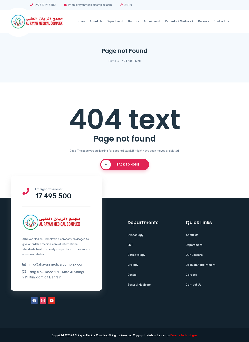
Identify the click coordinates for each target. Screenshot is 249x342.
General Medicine (139, 284)
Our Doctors (194, 255)
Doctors (133, 21)
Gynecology (135, 235)
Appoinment (152, 21)
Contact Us (221, 21)
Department (115, 21)
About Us (96, 21)
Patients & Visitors (178, 21)
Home (81, 21)
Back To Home (122, 164)
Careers (203, 21)
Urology (132, 265)
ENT (130, 245)
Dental (132, 274)
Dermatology (136, 255)
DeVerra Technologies (183, 335)
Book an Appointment (201, 265)
